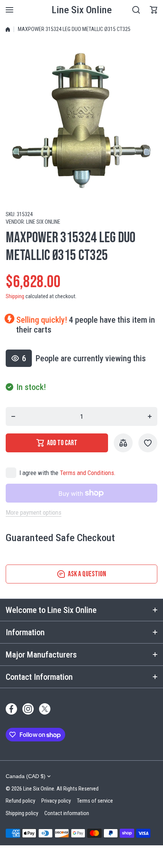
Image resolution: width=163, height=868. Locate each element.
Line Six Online (43, 222)
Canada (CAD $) (25, 776)
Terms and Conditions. (88, 473)
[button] (153, 10)
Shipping (15, 296)
